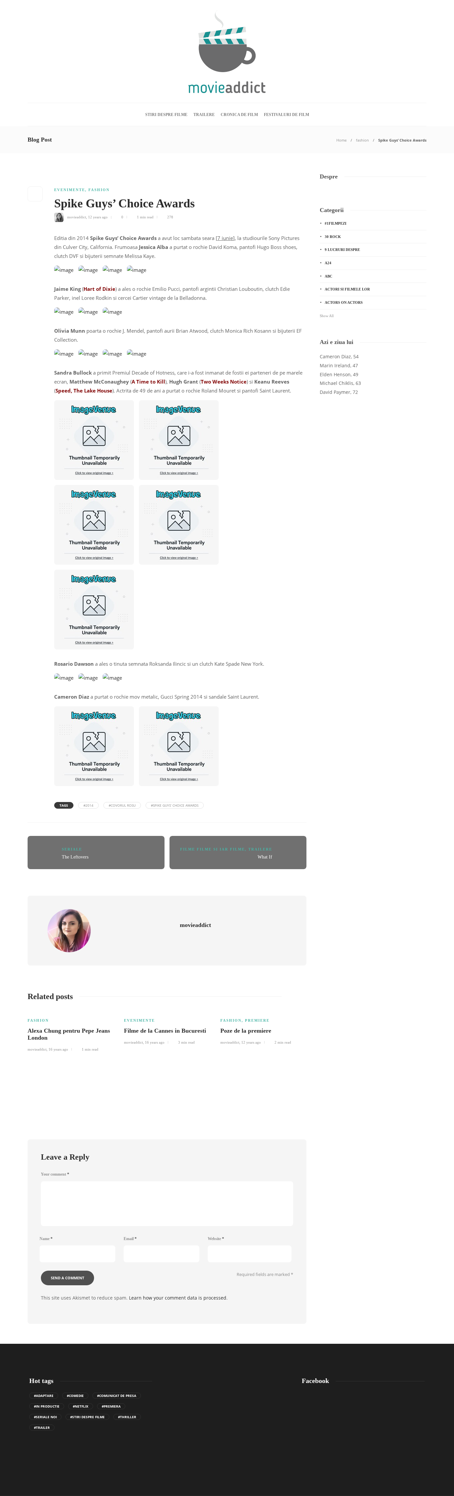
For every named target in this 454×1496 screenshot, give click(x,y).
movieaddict (76, 217)
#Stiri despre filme (87, 1417)
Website (216, 1238)
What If (265, 857)
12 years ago (98, 217)
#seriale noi (45, 1417)
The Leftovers (75, 857)
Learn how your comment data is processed (177, 1298)
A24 (328, 263)
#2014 (88, 805)
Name (46, 1238)
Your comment (55, 1174)
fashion (362, 140)
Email (130, 1238)
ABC (328, 276)
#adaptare (44, 1395)
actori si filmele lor (347, 289)
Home (341, 140)
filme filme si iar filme (212, 849)
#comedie (75, 1395)
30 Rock (333, 237)
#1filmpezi (335, 223)
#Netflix (80, 1406)
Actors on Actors (344, 302)
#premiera (111, 1406)
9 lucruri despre (342, 250)
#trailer (42, 1427)
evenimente (69, 190)
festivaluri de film (286, 114)
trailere (204, 114)
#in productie (46, 1406)
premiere (257, 1020)
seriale (72, 849)
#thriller (127, 1417)
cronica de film (239, 114)
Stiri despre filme (166, 114)
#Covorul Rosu (122, 805)
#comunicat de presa (116, 1395)
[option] (71, 1030)
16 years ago (58, 1049)
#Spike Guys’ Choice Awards (174, 805)
